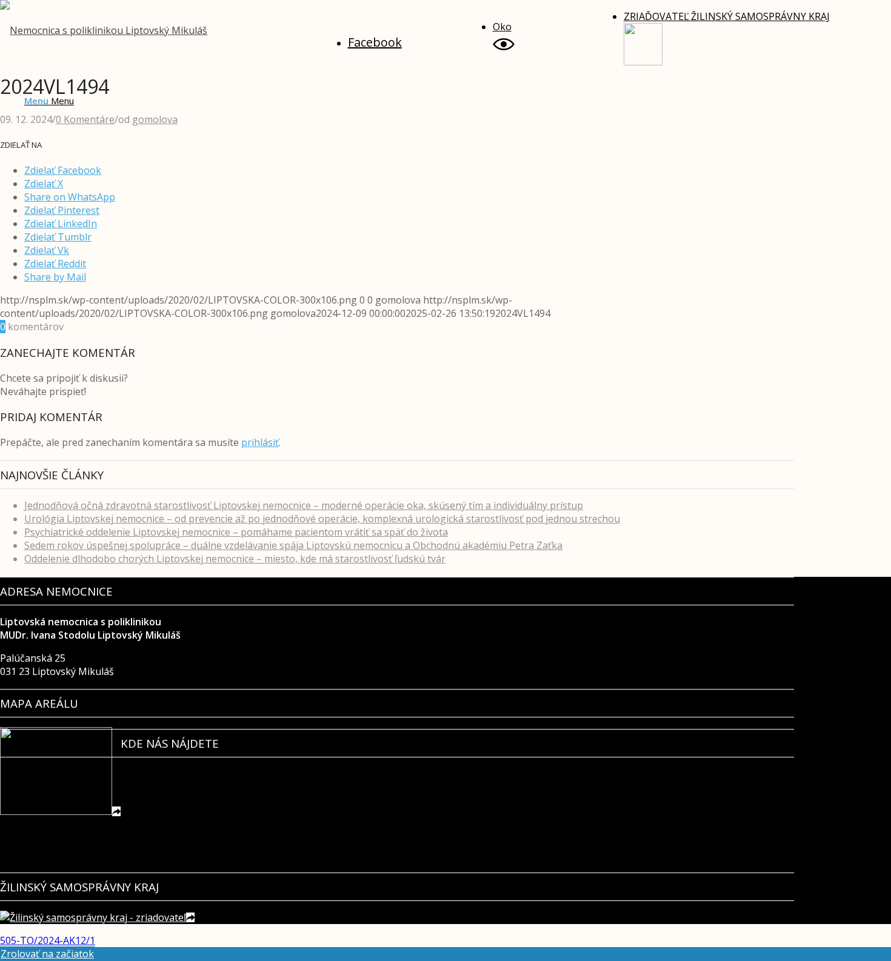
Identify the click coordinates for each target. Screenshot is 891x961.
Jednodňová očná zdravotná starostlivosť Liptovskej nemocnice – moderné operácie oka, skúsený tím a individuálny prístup (303, 505)
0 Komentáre (85, 119)
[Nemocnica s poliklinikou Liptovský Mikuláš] (103, 30)
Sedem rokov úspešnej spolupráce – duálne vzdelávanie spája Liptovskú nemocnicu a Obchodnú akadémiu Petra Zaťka (293, 545)
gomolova (155, 119)
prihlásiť (260, 442)
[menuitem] (420, 39)
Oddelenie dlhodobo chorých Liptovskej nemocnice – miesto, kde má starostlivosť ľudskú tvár (235, 558)
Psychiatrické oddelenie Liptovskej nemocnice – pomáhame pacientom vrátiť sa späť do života (236, 532)
